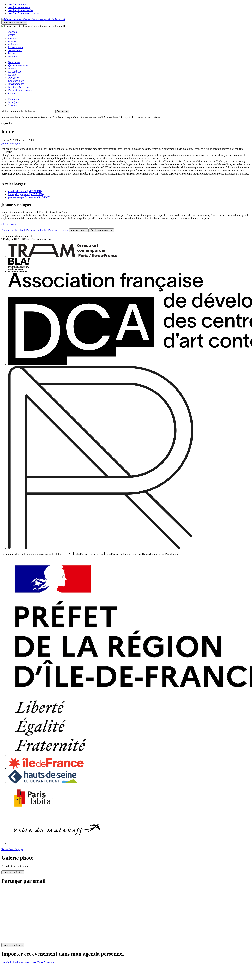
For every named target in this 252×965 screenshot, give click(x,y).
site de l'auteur (9, 224)
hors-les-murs (15, 47)
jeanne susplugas (10, 143)
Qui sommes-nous (18, 65)
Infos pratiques (16, 83)
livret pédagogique (26, 194)
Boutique (13, 56)
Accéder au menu (17, 4)
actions (12, 41)
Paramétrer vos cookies (20, 90)
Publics (12, 68)
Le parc (12, 74)
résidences (13, 44)
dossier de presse (25, 191)
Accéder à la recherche (20, 10)
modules (12, 38)
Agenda (12, 31)
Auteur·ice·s (15, 50)
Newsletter (14, 62)
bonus (11, 53)
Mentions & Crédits (18, 87)
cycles (11, 34)
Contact (12, 93)
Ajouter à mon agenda (101, 230)
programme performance (29, 197)
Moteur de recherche (12, 111)
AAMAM (13, 77)
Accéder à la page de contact (23, 13)
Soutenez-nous (16, 80)
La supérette (14, 71)
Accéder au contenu (19, 7)
